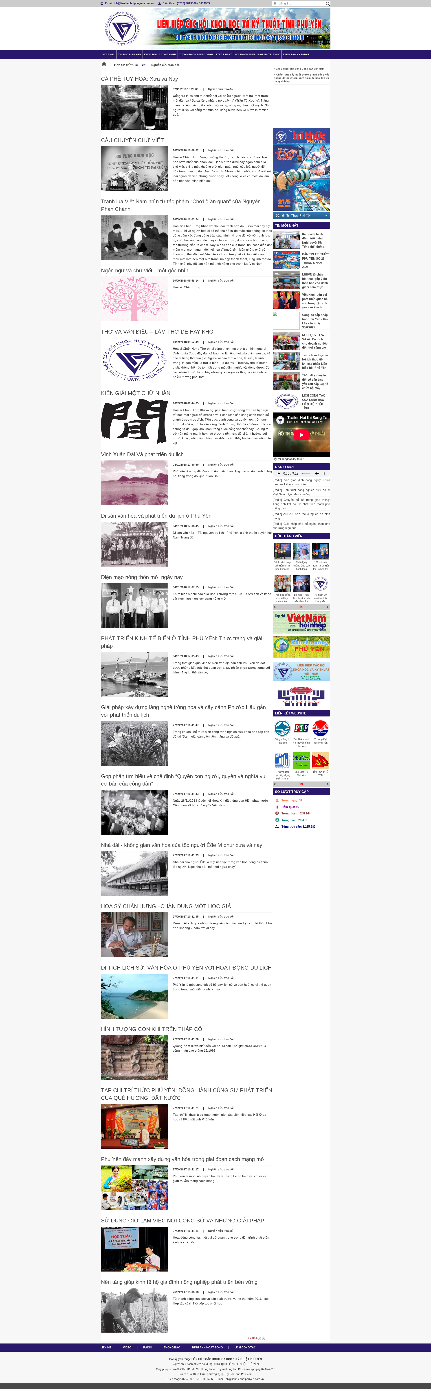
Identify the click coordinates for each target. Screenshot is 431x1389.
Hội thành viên (245, 54)
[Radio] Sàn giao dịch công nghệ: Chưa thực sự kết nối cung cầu (301, 482)
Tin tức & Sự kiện (129, 54)
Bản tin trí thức (268, 54)
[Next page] (259, 1338)
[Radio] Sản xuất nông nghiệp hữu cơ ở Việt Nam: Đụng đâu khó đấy (301, 492)
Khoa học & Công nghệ (160, 54)
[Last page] (263, 1338)
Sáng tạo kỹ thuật (296, 54)
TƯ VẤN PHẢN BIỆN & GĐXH (196, 54)
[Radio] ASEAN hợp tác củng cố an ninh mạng (301, 516)
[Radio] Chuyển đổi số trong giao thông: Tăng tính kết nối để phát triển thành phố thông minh (301, 504)
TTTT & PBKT (224, 54)
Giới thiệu (108, 54)
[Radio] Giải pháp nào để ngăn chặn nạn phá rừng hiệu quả (301, 526)
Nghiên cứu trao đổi (220, 89)
